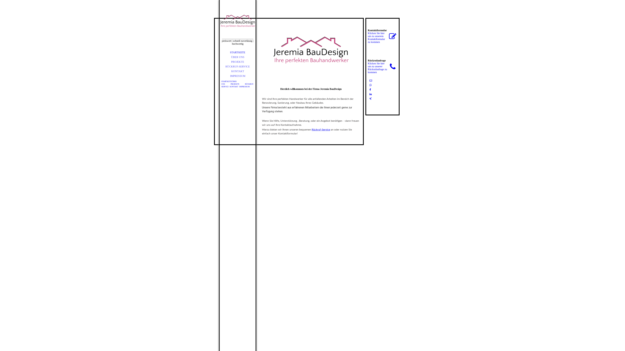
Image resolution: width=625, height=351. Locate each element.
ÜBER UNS (237, 57)
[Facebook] (370, 89)
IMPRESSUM (237, 76)
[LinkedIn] (370, 94)
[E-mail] (370, 80)
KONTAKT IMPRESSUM (240, 87)
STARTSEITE (237, 52)
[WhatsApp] (370, 85)
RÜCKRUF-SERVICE (237, 66)
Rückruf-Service (321, 129)
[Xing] (370, 98)
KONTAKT (237, 71)
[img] (238, 23)
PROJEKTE (237, 61)
